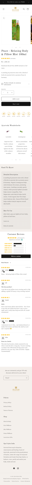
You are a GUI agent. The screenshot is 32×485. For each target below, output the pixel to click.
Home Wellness (8, 433)
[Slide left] (12, 47)
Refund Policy (7, 406)
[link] (8, 131)
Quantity (3, 89)
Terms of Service (8, 410)
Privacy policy (7, 481)
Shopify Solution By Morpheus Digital (12, 478)
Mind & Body (7, 421)
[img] (5, 267)
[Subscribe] (26, 378)
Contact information (25, 481)
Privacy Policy (7, 402)
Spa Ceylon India (18, 476)
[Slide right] (20, 47)
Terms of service (15, 481)
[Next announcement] (29, 2)
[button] (4, 9)
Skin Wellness (7, 429)
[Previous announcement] (3, 2)
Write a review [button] (16, 256)
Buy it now (16, 104)
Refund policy (25, 478)
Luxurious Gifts (8, 437)
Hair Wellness (7, 425)
